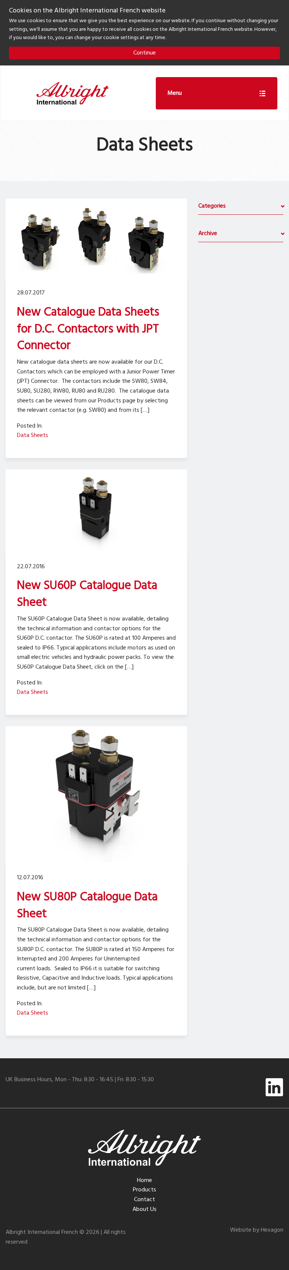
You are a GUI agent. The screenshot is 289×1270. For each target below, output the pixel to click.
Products (144, 1190)
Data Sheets (32, 435)
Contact (144, 1200)
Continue (144, 53)
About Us (144, 1209)
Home (144, 1180)
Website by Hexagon (256, 1230)
